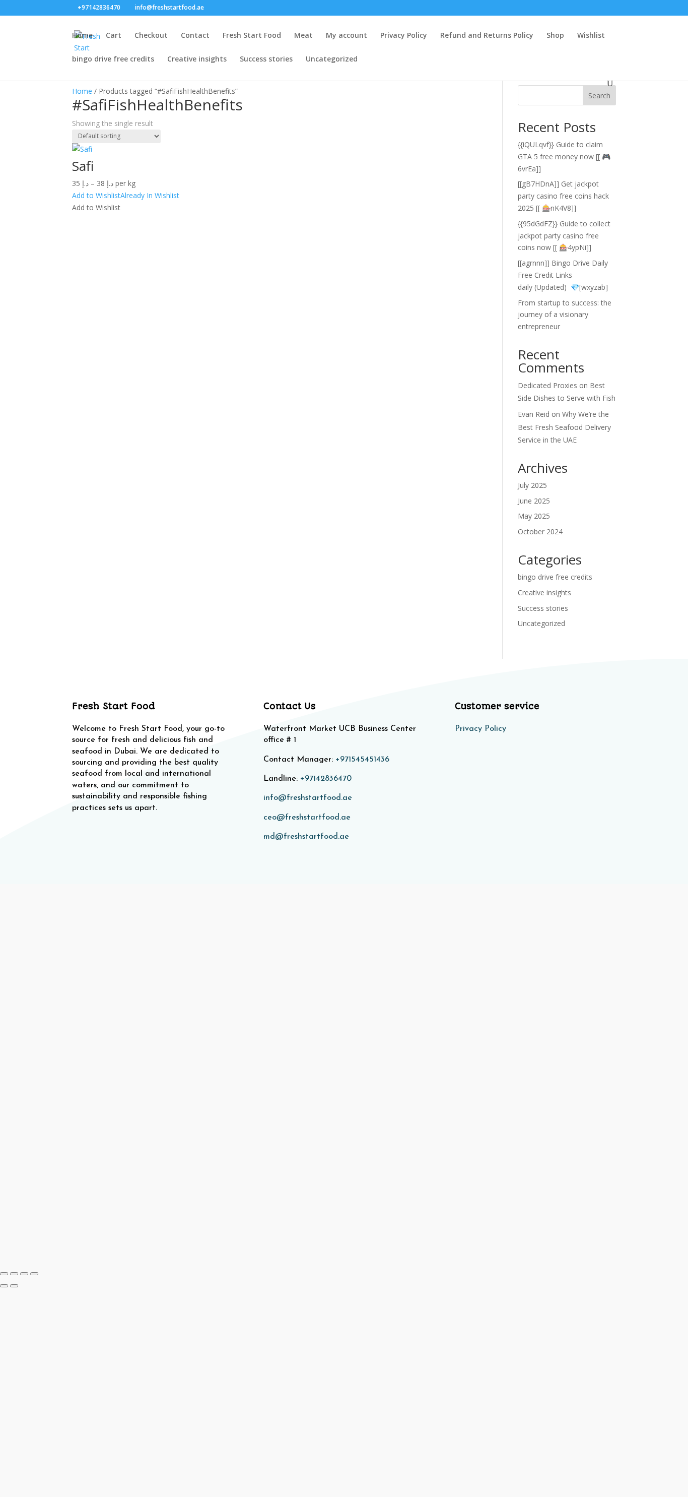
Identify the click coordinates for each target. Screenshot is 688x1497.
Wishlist (591, 36)
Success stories (266, 59)
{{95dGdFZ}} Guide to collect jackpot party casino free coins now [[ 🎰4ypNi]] (564, 236)
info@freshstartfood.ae (307, 798)
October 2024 (540, 531)
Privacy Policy (403, 36)
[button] (125, 195)
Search (599, 95)
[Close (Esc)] (34, 1273)
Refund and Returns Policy (486, 36)
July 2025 (532, 485)
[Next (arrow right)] (14, 1285)
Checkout (151, 36)
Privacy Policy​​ (480, 729)
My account (346, 36)
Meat (303, 36)
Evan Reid (533, 414)
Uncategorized (332, 59)
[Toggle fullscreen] (14, 1273)
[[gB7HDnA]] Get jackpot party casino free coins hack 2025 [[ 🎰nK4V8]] (563, 196)
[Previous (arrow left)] (4, 1285)
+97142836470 (326, 779)
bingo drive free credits (113, 59)
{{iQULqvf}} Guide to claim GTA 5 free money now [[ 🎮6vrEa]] (564, 156)
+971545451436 (362, 760)
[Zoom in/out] (4, 1273)
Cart (113, 36)
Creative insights (197, 59)
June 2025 (534, 501)
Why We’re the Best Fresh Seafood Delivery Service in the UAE (564, 426)
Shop (555, 36)
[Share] (24, 1273)
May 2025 (534, 516)
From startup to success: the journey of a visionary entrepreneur (564, 315)
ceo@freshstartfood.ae (307, 818)
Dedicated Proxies (547, 385)
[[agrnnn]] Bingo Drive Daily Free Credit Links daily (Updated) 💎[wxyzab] (563, 275)
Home (82, 36)
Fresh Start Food (252, 36)
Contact (195, 36)
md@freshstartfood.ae (306, 837)
